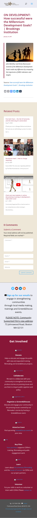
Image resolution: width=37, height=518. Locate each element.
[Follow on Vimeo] (12, 288)
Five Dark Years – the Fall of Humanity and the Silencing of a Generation (18, 120)
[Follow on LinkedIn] (20, 288)
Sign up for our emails (18, 295)
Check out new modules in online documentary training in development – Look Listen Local (18, 197)
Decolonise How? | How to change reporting (16, 159)
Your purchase (12, 447)
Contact (25, 503)
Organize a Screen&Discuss (18, 402)
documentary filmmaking (23, 467)
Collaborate (19, 376)
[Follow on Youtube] (16, 288)
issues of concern (16, 470)
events (23, 430)
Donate (18, 355)
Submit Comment (26, 272)
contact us (27, 490)
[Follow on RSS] (24, 288)
